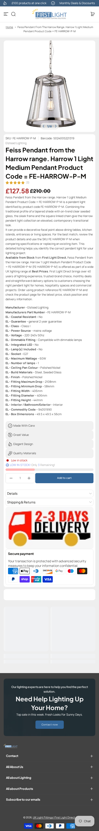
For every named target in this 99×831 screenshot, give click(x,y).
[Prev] (44, 126)
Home (9, 27)
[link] (49, 724)
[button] (13, 14)
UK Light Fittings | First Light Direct (54, 817)
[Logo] (49, 14)
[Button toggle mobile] (6, 14)
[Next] (56, 126)
